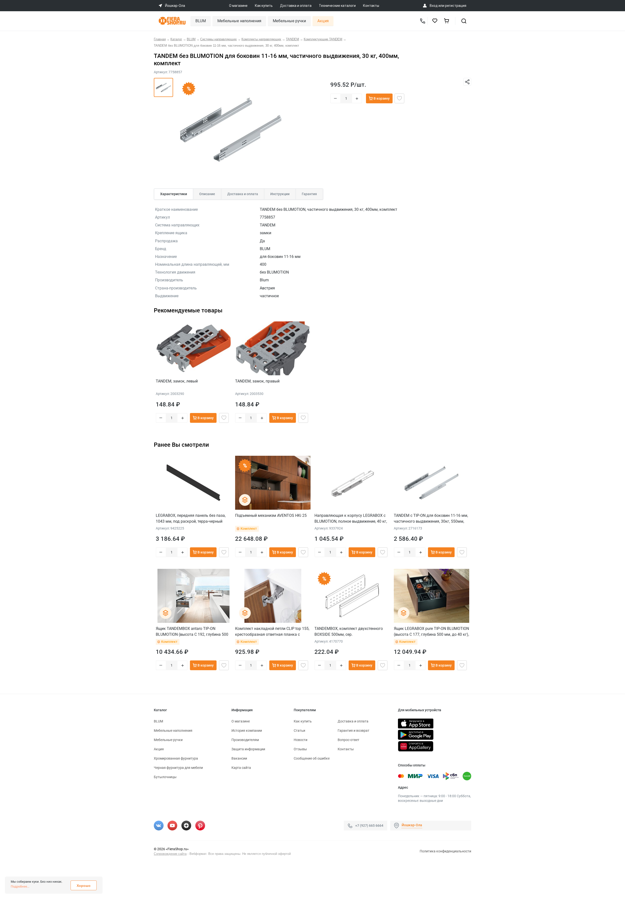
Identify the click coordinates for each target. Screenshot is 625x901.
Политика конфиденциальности (445, 851)
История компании (246, 730)
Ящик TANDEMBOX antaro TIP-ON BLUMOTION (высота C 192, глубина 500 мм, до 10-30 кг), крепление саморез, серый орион (192, 631)
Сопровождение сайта (170, 854)
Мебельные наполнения (239, 21)
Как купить (264, 5)
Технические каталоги (337, 5)
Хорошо (84, 886)
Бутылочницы (165, 777)
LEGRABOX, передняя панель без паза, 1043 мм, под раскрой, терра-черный (191, 518)
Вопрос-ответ (348, 740)
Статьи (299, 730)
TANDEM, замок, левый (177, 381)
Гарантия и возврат (353, 730)
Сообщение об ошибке (312, 758)
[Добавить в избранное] (399, 98)
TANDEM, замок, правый (257, 381)
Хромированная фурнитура (176, 758)
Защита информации (248, 749)
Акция (323, 21)
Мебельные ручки (289, 21)
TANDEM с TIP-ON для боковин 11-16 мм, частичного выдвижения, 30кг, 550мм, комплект (431, 518)
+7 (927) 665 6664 (369, 825)
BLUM (200, 21)
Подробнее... (20, 886)
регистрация (455, 6)
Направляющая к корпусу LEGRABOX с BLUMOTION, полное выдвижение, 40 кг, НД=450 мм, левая (350, 518)
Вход (434, 6)
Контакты (371, 5)
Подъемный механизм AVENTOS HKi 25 (271, 515)
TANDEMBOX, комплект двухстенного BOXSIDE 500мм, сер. (348, 631)
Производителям (245, 740)
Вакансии (239, 758)
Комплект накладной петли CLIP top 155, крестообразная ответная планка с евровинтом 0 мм (272, 631)
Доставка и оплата (296, 5)
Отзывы (300, 749)
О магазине (238, 5)
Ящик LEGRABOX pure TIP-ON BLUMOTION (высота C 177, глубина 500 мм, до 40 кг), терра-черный (431, 631)
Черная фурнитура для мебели (178, 768)
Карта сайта (241, 768)
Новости (300, 740)
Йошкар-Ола (412, 825)
